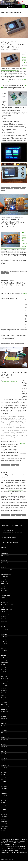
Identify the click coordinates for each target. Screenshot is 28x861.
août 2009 (3, 828)
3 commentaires (13, 228)
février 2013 (3, 730)
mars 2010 (3, 812)
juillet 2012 (3, 746)
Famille (2, 567)
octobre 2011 (3, 767)
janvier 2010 (3, 816)
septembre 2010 (4, 798)
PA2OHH (7, 272)
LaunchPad (23, 845)
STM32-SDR (16, 188)
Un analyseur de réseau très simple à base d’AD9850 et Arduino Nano (12, 223)
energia (14, 841)
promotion (5, 848)
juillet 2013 (3, 718)
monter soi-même (13, 846)
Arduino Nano (23, 271)
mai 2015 (2, 667)
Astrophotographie (5, 555)
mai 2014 (2, 695)
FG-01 (13, 343)
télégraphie (22, 852)
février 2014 (3, 702)
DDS (24, 839)
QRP (3, 597)
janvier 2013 (3, 732)
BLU (22, 839)
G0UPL (22, 841)
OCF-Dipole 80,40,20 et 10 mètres (8, 527)
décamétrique (6, 841)
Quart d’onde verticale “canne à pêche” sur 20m (12, 525)
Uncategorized (4, 616)
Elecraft (11, 841)
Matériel (12, 217)
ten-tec (17, 343)
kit (9, 845)
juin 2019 (2, 639)
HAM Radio (7, 217)
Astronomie (3, 550)
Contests (3, 581)
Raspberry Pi (16, 848)
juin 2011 (2, 777)
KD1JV (19, 842)
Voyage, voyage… (4, 621)
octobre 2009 (3, 823)
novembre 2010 (4, 793)
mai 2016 (2, 648)
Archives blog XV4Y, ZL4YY (8, 7)
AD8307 (3, 271)
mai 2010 (2, 807)
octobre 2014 (3, 683)
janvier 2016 (3, 653)
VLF (2, 611)
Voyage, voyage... (13, 370)
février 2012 (3, 758)
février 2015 (3, 674)
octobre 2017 (3, 641)
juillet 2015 (3, 664)
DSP (26, 839)
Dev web (2, 370)
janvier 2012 (3, 760)
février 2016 (3, 650)
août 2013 (3, 716)
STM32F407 (22, 188)
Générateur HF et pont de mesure (14, 373)
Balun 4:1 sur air (6, 535)
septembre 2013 (4, 713)
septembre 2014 (4, 685)
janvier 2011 (3, 788)
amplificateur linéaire (4, 839)
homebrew (3, 842)
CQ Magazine (4, 583)
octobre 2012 (3, 739)
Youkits (21, 343)
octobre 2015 (3, 660)
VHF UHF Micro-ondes (6, 609)
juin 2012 (2, 748)
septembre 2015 (4, 662)
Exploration (3, 558)
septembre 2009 (4, 826)
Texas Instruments (9, 850)
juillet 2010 (3, 802)
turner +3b (18, 514)
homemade (8, 842)
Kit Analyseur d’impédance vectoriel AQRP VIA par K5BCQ (14, 44)
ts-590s (12, 852)
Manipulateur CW (4, 846)
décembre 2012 (4, 734)
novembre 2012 (4, 737)
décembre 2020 (4, 634)
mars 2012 (3, 756)
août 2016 (3, 646)
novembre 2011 (4, 765)
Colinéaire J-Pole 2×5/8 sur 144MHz (9, 537)
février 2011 (3, 786)
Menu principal (26, 6)
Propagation (3, 602)
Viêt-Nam (3, 618)
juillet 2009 (3, 830)
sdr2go (11, 188)
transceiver (17, 850)
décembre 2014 (4, 678)
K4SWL (15, 842)
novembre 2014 (4, 681)
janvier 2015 (3, 676)
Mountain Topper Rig (6, 595)
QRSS (11, 848)
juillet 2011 (3, 774)
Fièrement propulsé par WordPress (7, 859)
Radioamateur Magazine (6, 604)
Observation (3, 562)
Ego (1, 472)
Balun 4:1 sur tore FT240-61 (8, 530)
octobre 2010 (3, 795)
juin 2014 (2, 692)
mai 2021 (2, 632)
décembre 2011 (4, 763)
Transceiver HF (5, 852)
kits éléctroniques (15, 845)
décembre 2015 (4, 655)
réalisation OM (21, 848)
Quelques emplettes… (13, 474)
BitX (3, 593)
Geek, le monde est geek (5, 569)
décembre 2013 (4, 706)
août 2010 (3, 800)
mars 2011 (3, 784)
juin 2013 (2, 720)
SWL (2, 607)
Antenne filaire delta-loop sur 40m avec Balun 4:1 (12, 532)
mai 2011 (2, 779)
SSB (2, 850)
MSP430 (20, 846)
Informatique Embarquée (6, 574)
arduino (13, 839)
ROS (7, 188)
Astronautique (4, 553)
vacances (24, 514)
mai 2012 (2, 751)
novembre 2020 (4, 636)
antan (13, 464)
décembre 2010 (4, 791)
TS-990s (17, 852)
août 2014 (3, 688)
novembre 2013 (4, 709)
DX (2, 588)
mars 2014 (3, 699)
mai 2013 (2, 723)
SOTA (25, 848)
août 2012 (3, 744)
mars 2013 (3, 727)
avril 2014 (3, 697)
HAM (25, 841)
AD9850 (7, 271)
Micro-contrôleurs (18, 217)
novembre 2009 (4, 821)
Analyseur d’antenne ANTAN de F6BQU (10, 542)
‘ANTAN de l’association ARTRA (15, 490)
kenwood (4, 844)
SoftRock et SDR (5, 600)
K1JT (12, 842)
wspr (25, 852)
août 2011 (3, 772)
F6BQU (17, 464)
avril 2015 (3, 669)
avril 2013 (3, 725)
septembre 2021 (4, 629)
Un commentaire (14, 49)
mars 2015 (3, 671)
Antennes (3, 217)
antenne (9, 839)
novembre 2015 (4, 657)
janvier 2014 (3, 704)
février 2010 (3, 814)
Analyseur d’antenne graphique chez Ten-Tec (13, 285)
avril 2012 (3, 753)
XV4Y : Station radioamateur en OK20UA (9, 523)
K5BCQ (24, 187)
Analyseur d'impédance (16, 187)
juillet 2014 (3, 690)
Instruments (3, 560)
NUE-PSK (3, 188)
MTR (24, 846)
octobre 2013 (3, 711)
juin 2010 (2, 805)
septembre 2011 (4, 770)
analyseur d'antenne (6, 187)
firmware (18, 841)
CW (2, 586)
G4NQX (3, 272)
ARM (17, 839)
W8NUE (3, 190)
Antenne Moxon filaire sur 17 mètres (10, 539)
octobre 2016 (3, 643)
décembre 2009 (4, 819)
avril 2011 (3, 781)
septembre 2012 (4, 741)
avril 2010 (3, 809)
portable (2, 848)
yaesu (2, 854)
